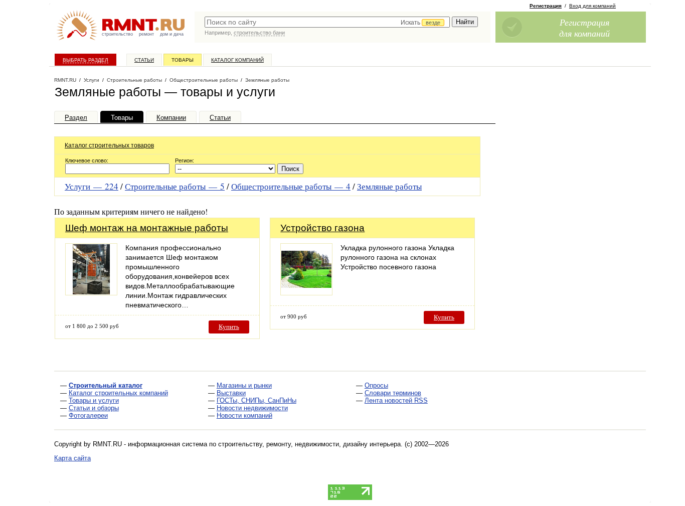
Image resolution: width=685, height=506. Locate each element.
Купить (229, 326)
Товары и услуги (94, 400)
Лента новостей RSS (396, 400)
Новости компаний (244, 415)
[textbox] (327, 22)
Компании (171, 117)
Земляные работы (389, 186)
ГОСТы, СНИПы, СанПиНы (256, 400)
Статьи (144, 60)
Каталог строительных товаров (109, 145)
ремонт (146, 34)
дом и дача (172, 34)
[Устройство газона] (306, 292)
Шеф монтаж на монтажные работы (146, 228)
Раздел (76, 117)
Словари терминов (393, 393)
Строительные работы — (175, 186)
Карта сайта (72, 458)
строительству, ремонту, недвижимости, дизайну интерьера (309, 444)
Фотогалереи (88, 415)
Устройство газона (322, 228)
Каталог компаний (237, 60)
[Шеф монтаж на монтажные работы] (91, 292)
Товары (183, 60)
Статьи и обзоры (94, 408)
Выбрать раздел (85, 60)
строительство (117, 34)
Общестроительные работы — (291, 186)
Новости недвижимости (252, 408)
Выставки (231, 393)
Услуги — (91, 186)
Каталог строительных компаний (118, 393)
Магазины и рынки (244, 385)
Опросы (376, 385)
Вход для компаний (592, 6)
